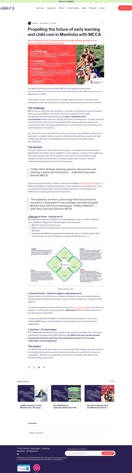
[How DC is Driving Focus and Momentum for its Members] (99, 393)
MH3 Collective (38, 458)
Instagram (70, 1)
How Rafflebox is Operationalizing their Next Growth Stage (66, 406)
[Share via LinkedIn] (39, 367)
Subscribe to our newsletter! (77, 449)
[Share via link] (44, 367)
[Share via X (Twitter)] (34, 367)
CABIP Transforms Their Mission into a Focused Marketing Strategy (31, 406)
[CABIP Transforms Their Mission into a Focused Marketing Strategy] (32, 393)
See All (112, 381)
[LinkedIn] (18, 454)
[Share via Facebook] (29, 367)
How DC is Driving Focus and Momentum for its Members (97, 406)
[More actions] (103, 23)
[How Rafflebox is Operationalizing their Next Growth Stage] (66, 393)
